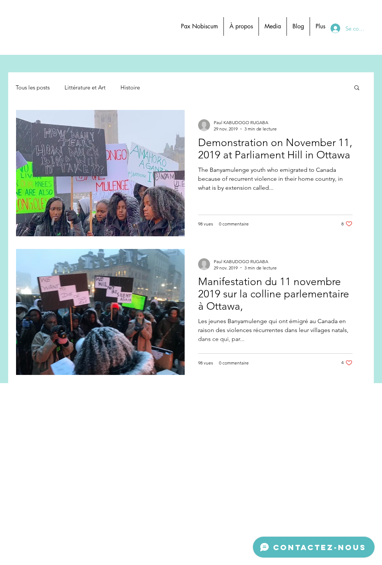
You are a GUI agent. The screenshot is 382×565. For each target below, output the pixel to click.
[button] (356, 88)
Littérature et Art (85, 87)
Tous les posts (33, 87)
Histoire (130, 87)
